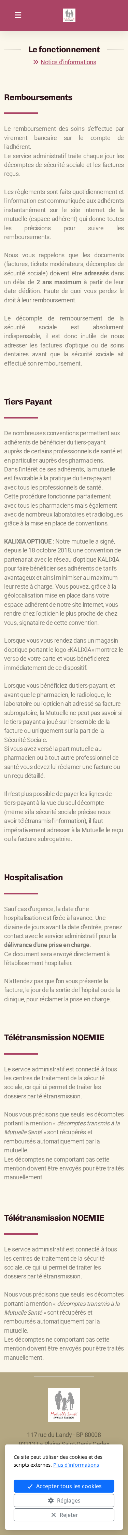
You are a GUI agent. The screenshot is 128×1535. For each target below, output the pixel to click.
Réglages (69, 1500)
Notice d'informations (68, 62)
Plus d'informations (76, 1464)
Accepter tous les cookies (69, 1486)
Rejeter (69, 1515)
